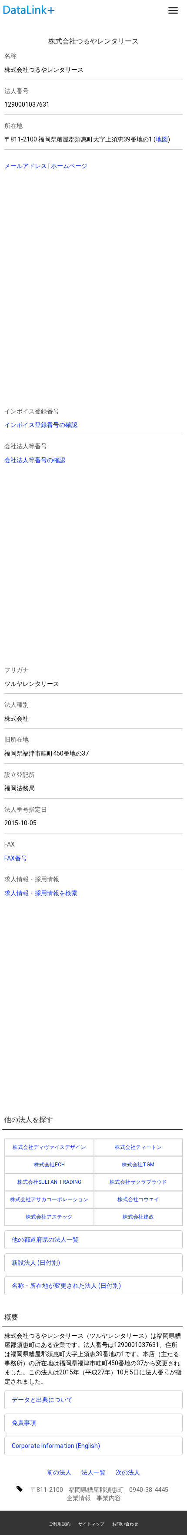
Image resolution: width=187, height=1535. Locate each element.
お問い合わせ (125, 1524)
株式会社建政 (138, 1217)
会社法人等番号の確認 (34, 460)
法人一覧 (93, 1472)
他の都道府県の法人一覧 (45, 1239)
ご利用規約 (59, 1524)
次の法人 (128, 1472)
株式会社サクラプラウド (138, 1182)
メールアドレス (25, 165)
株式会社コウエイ (138, 1199)
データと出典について (42, 1399)
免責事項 (24, 1422)
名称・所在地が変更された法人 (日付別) (66, 1285)
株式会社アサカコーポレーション (49, 1199)
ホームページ (69, 165)
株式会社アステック (49, 1217)
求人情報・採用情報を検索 (40, 893)
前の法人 (59, 1472)
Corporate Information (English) (56, 1445)
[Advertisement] (76, 233)
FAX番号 (15, 858)
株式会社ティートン (138, 1147)
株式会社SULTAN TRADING (49, 1182)
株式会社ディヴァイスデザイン (49, 1147)
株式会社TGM (138, 1165)
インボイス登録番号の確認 (40, 424)
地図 (162, 139)
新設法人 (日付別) (36, 1262)
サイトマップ (91, 1524)
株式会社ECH (49, 1165)
